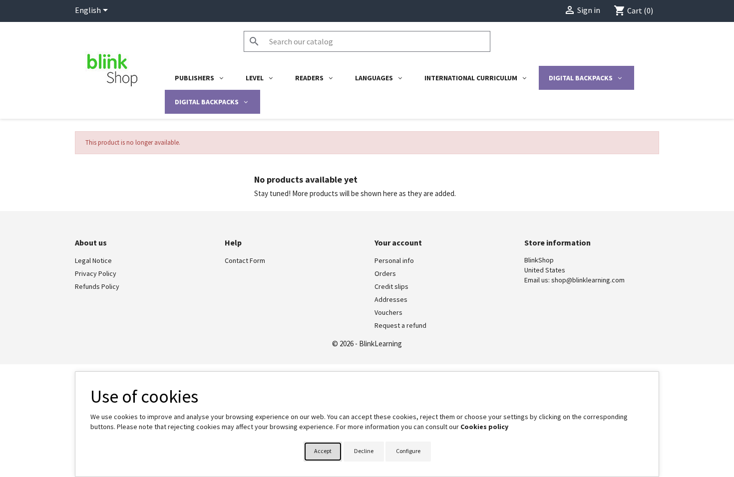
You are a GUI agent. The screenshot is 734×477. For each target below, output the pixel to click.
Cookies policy (484, 426)
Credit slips (391, 286)
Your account (398, 242)
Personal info (394, 260)
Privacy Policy (95, 273)
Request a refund (400, 325)
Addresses (390, 299)
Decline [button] (363, 451)
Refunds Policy (97, 286)
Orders (385, 273)
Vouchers (388, 312)
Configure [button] (408, 451)
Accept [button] (323, 451)
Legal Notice (93, 260)
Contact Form (245, 260)
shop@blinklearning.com (588, 279)
